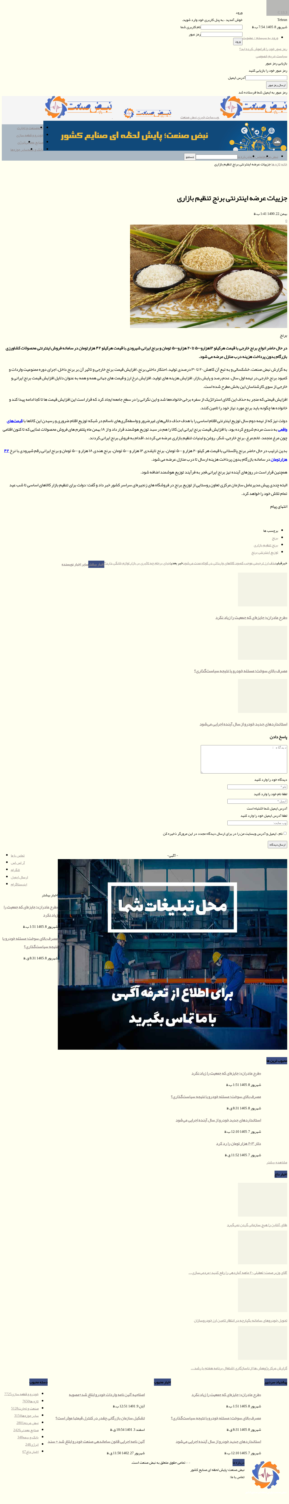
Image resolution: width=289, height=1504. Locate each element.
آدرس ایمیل (236, 77)
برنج (275, 538)
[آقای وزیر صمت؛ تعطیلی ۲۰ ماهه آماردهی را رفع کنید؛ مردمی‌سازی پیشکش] (262, 1263)
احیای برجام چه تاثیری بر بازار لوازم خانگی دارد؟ (137, 563)
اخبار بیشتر (96, 564)
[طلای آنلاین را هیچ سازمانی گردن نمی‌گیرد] (262, 1215)
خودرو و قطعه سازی (29, 135)
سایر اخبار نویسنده (75, 564)
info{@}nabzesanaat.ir (214, 1477)
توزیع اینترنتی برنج (264, 552)
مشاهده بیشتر (276, 1162)
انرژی (21, 142)
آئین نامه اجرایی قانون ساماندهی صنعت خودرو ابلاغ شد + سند (96, 1441)
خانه (284, 164)
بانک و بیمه (35, 149)
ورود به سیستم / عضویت (260, 37)
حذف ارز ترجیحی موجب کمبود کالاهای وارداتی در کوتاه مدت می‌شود (230, 563)
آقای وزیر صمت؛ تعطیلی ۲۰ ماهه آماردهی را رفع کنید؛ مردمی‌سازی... (238, 1272)
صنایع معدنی (34, 142)
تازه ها (275, 164)
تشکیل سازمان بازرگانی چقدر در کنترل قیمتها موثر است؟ (100, 1418)
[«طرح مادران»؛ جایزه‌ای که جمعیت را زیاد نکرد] (262, 605)
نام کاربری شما (190, 27)
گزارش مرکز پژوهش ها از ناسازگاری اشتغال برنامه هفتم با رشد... (239, 1368)
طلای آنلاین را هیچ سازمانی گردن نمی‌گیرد (257, 1225)
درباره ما (243, 156)
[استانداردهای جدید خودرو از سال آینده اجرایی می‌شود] (262, 711)
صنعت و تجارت (27, 128)
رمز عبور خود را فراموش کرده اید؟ (263, 48)
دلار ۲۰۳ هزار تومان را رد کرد (238, 1143)
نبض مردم (270, 156)
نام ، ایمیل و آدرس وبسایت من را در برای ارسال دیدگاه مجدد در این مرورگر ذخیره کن (223, 833)
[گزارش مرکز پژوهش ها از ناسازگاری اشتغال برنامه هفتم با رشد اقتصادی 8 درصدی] (262, 1358)
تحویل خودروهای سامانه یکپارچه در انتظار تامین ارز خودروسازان (240, 1320)
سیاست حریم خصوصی (271, 56)
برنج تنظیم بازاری (266, 545)
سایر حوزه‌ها (19, 149)
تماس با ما (256, 156)
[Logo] (146, 117)
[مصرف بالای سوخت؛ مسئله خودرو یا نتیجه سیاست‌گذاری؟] (262, 658)
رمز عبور (195, 34)
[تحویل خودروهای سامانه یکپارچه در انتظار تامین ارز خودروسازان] (262, 1311)
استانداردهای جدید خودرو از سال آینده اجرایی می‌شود (243, 724)
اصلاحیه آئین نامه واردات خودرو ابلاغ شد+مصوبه (107, 1394)
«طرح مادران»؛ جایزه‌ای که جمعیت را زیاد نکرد (251, 617)
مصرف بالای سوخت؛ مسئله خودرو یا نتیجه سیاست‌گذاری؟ (240, 671)
